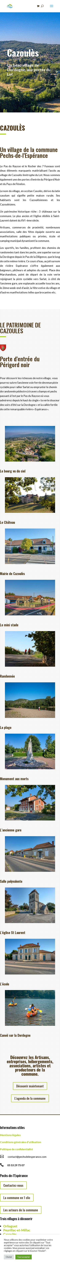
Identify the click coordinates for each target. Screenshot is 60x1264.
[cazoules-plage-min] (30, 717)
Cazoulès (10, 1234)
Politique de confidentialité (16, 1149)
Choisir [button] (9, 1257)
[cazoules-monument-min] (30, 768)
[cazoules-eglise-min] (30, 922)
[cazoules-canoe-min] (30, 1024)
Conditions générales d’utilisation (20, 1142)
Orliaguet (10, 1226)
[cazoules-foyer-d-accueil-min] (30, 870)
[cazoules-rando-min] (30, 665)
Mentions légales (10, 1135)
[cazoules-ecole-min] (30, 973)
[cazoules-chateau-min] (30, 511)
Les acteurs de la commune (20, 1210)
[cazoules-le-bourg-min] (30, 460)
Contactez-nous (13, 1185)
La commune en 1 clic (16, 1197)
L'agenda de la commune (30, 1098)
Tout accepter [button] (23, 1257)
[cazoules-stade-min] (30, 614)
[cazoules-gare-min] (30, 819)
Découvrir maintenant (30, 1086)
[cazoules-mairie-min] (30, 563)
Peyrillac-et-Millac (16, 1230)
